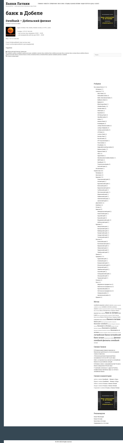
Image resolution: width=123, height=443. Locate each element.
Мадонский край (102, 194)
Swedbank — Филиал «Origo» (110, 379)
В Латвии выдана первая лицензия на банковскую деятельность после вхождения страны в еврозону (106, 352)
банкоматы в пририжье (103, 332)
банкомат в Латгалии (114, 326)
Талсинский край (102, 237)
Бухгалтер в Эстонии (100, 421)
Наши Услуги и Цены (87, 3)
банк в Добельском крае (55, 53)
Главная (40, 3)
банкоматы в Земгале (106, 330)
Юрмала (98, 297)
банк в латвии (73, 53)
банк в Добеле (45, 53)
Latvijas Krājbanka (102, 128)
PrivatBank (100, 145)
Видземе (98, 177)
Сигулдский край (102, 276)
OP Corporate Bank (103, 140)
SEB (99, 153)
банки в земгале (19, 54)
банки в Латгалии (104, 317)
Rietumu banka (101, 149)
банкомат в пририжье (98, 328)
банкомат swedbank (101, 324)
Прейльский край (102, 252)
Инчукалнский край (103, 265)
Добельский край (11, 51)
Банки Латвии (18, 3)
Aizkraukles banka (102, 95)
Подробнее (9, 48)
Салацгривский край (103, 273)
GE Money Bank (102, 115)
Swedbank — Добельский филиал (28, 20)
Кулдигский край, (102, 233)
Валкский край (102, 185)
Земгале (18, 51)
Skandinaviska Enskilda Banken (106, 158)
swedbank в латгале (97, 307)
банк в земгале (65, 53)
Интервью (98, 89)
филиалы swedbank (62, 54)
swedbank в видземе (99, 305)
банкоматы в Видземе (98, 330)
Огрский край (101, 271)
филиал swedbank (53, 54)
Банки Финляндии (99, 416)
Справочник (53, 3)
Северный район (102, 293)
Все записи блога (99, 87)
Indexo (99, 119)
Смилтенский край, (103, 198)
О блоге (96, 3)
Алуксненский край (103, 179)
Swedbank (100, 162)
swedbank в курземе (117, 305)
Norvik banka (101, 138)
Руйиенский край (102, 196)
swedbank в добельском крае (24, 53)
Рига (97, 282)
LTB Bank (100, 132)
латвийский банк (44, 54)
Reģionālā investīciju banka (105, 147)
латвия (101, 338)
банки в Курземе (116, 315)
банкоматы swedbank (109, 328)
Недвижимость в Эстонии (101, 423)
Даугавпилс (99, 203)
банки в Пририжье (113, 317)
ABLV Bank (100, 93)
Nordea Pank (101, 136)
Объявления (99, 168)
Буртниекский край (103, 183)
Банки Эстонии (98, 419)
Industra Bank (101, 121)
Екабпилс (98, 205)
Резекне (98, 280)
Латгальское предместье (105, 291)
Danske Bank (101, 108)
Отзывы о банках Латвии (72, 3)
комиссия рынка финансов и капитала (114, 332)
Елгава (98, 207)
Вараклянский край (103, 188)
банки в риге (97, 321)
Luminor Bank (101, 134)
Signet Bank (101, 155)
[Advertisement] (104, 40)
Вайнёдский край (102, 231)
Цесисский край (102, 201)
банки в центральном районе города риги (108, 321)
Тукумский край (102, 278)
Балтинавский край (103, 243)
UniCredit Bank (101, 166)
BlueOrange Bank (102, 104)
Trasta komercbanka (103, 164)
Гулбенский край (102, 190)
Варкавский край (102, 246)
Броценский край (102, 228)
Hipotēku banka (102, 117)
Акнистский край (102, 213)
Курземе (98, 224)
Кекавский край (102, 267)
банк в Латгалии (104, 310)
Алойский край (102, 261)
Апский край (101, 181)
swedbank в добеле (12, 53)
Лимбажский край (103, 269)
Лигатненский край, (103, 192)
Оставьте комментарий (12, 56)
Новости (46, 3)
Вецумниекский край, (103, 220)
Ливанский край (102, 248)
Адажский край (102, 258)
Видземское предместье (104, 284)
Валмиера (98, 173)
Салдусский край (102, 235)
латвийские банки (35, 54)
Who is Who (61, 3)
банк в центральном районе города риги (105, 315)
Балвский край (102, 241)
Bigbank (100, 102)
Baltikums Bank (102, 100)
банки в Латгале (97, 317)
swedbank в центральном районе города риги (106, 308)
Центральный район (103, 295)
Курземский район (103, 288)
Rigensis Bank (101, 151)
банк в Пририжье (112, 310)
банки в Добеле (81, 53)
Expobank (100, 113)
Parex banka (101, 143)
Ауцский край (101, 216)
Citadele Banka (101, 106)
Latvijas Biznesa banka (104, 125)
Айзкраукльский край (104, 211)
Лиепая (98, 254)
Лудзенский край (102, 250)
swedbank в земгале (36, 53)
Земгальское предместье (105, 286)
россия (112, 338)
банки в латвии (27, 54)
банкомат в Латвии (104, 326)
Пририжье (98, 256)
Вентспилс (99, 175)
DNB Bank (100, 110)
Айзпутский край (102, 226)
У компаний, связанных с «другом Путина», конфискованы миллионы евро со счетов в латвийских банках (106, 369)
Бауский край (101, 218)
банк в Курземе (118, 308)
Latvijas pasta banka (103, 130)
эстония (96, 342)
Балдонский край (102, 263)
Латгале (98, 239)
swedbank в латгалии (107, 307)
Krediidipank (101, 123)
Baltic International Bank (104, 98)
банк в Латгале (96, 310)
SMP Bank (100, 160)
